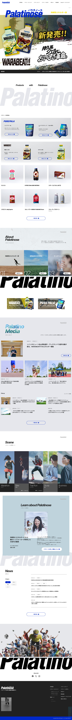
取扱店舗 (62, 694)
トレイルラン (53, 701)
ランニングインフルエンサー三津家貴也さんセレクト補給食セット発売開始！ (45, 591)
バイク (52, 699)
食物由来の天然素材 (54, 693)
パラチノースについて (54, 689)
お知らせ (62, 691)
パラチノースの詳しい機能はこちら (51, 549)
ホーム (69, 7)
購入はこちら (10, 134)
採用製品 (51, 686)
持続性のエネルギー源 (55, 691)
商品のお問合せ (64, 698)
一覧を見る (35, 218)
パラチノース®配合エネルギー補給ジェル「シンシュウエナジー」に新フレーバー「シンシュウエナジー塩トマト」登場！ (48, 603)
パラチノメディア (64, 686)
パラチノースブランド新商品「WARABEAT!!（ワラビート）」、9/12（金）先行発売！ (56, 71)
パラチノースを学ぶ (64, 689)
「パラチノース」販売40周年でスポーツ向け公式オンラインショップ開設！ (44, 596)
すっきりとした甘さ (54, 694)
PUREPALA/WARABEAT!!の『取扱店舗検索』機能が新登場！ (42, 580)
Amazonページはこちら (65, 696)
